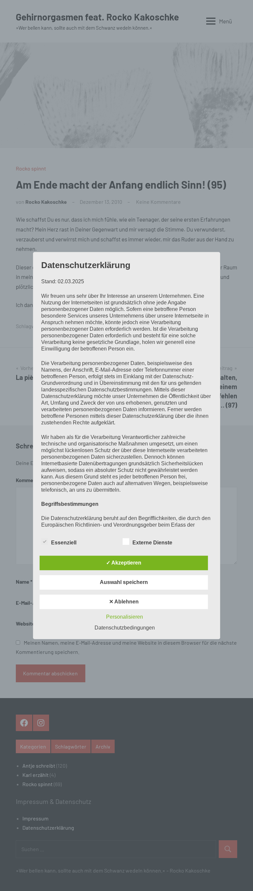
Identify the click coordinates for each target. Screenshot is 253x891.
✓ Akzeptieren (123, 563)
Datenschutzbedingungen (125, 627)
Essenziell (63, 542)
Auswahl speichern (124, 582)
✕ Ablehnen (124, 601)
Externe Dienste (152, 542)
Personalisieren (124, 617)
